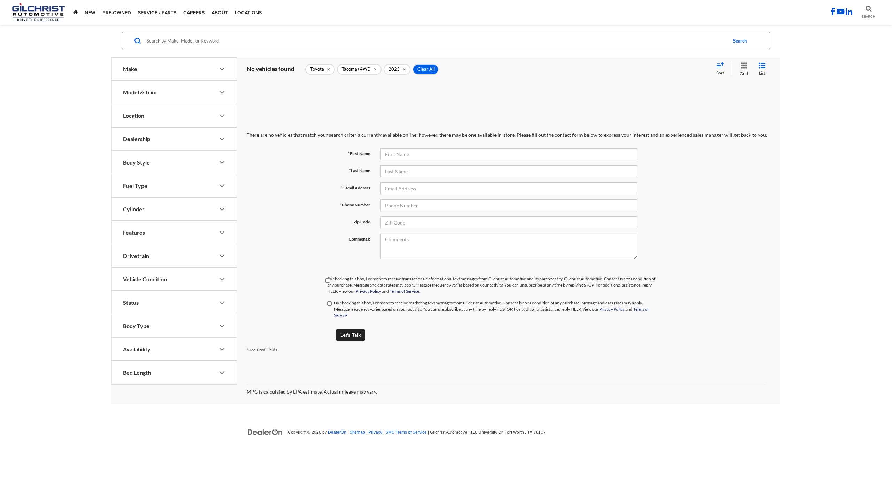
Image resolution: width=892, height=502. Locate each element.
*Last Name (359, 170)
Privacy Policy (368, 291)
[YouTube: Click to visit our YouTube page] (840, 12)
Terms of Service (404, 291)
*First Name (359, 153)
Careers (194, 12)
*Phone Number (355, 204)
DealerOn (337, 432)
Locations (248, 12)
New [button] (90, 12)
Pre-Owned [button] (116, 12)
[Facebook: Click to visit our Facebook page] (833, 12)
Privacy (375, 432)
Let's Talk (350, 335)
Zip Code (362, 222)
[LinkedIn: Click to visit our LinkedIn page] (849, 12)
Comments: (359, 239)
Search (740, 41)
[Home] (75, 12)
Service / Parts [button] (157, 12)
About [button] (220, 12)
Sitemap (357, 432)
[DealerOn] (265, 432)
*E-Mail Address (355, 187)
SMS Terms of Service (406, 432)
